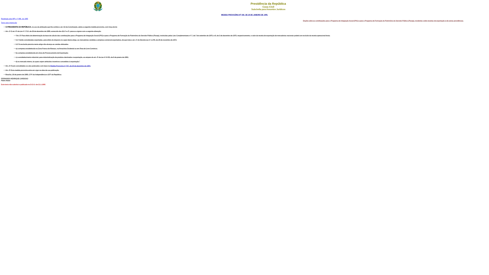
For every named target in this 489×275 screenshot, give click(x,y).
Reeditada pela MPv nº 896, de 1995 (14, 19)
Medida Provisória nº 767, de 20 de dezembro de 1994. (70, 66)
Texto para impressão (9, 23)
